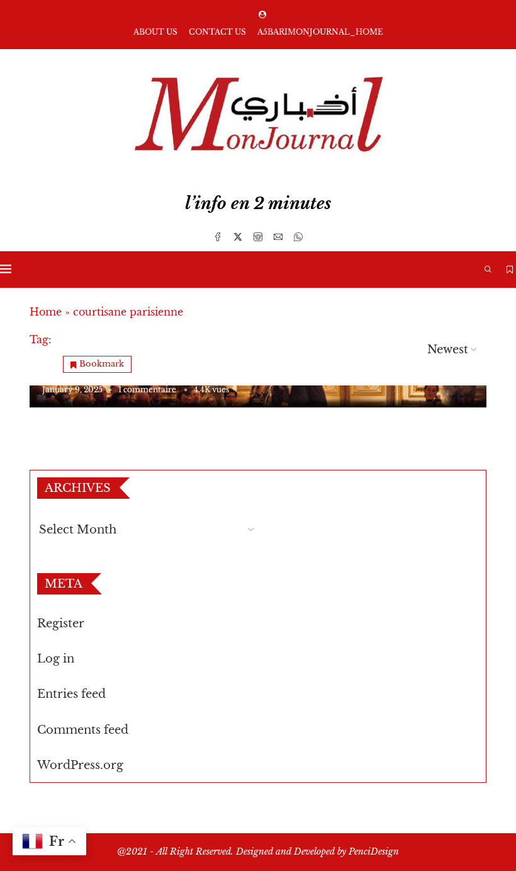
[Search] (487, 269)
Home (46, 311)
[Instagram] (258, 236)
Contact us (217, 32)
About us (155, 32)
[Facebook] (217, 236)
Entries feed (71, 694)
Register (60, 623)
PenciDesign (374, 851)
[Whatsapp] (298, 236)
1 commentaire (147, 389)
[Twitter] (237, 236)
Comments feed (82, 730)
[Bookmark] (509, 269)
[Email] (278, 236)
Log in (55, 659)
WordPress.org (80, 765)
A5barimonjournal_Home (320, 32)
